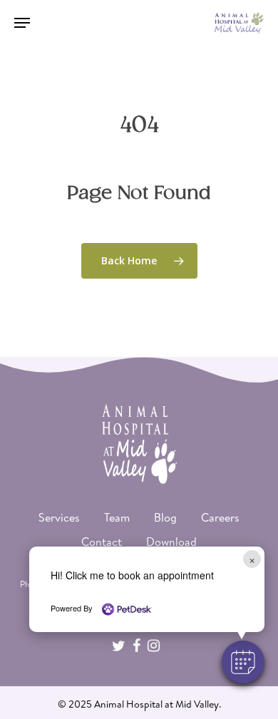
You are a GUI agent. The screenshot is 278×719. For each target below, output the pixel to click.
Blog (165, 517)
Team (117, 517)
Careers (220, 517)
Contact (101, 541)
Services (59, 517)
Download (171, 541)
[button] (243, 662)
